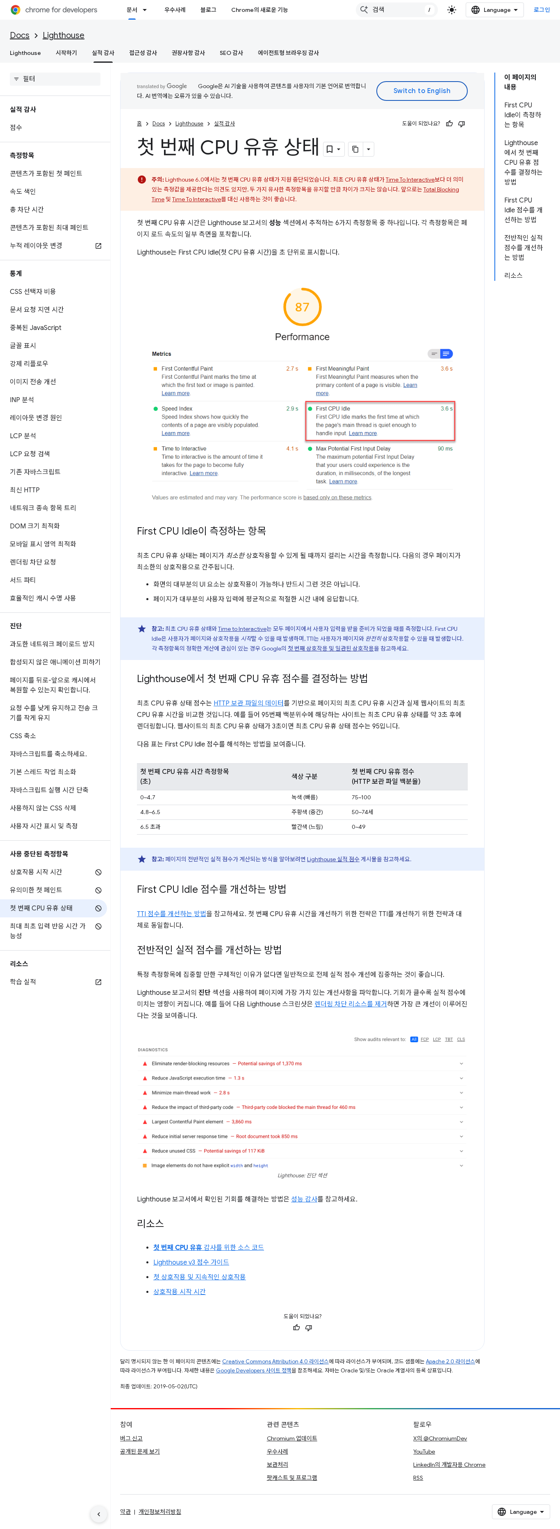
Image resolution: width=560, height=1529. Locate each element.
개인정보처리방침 (160, 1512)
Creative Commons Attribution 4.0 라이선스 (275, 1361)
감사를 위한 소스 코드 (208, 1248)
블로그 (208, 10)
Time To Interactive (410, 179)
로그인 (542, 10)
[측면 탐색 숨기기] (99, 1514)
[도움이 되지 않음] (461, 124)
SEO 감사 (231, 53)
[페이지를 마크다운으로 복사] (355, 149)
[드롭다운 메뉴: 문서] (147, 10)
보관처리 (277, 1464)
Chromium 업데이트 (292, 1438)
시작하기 (66, 53)
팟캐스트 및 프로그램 (292, 1477)
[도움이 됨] (449, 124)
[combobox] (397, 9)
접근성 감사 (143, 53)
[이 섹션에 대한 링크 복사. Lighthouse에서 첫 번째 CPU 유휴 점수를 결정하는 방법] (376, 679)
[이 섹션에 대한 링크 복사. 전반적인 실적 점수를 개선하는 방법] (290, 951)
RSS (418, 1477)
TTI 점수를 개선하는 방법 (171, 914)
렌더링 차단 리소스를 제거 (350, 1004)
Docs (20, 35)
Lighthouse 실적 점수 (333, 859)
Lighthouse (63, 35)
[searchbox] (55, 79)
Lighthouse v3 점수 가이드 (191, 1262)
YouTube (424, 1451)
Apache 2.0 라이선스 (450, 1361)
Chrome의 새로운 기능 (259, 10)
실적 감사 (103, 53)
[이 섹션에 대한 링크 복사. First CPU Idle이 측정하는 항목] (274, 532)
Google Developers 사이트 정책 (253, 1370)
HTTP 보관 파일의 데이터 (249, 703)
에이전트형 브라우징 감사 (288, 53)
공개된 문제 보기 (140, 1451)
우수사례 (175, 10)
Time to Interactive (242, 629)
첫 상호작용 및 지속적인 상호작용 (199, 1277)
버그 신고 (131, 1438)
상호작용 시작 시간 (179, 1292)
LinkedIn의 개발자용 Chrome (449, 1464)
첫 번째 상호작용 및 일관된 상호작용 (331, 648)
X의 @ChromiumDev (440, 1438)
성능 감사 (304, 1199)
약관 (125, 1512)
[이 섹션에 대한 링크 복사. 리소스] (172, 1225)
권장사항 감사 (188, 53)
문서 (132, 10)
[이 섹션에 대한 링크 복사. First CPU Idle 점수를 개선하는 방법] (295, 890)
